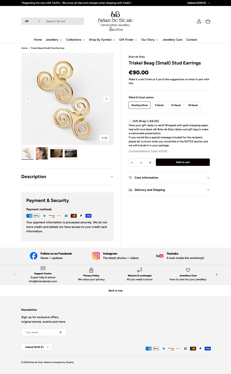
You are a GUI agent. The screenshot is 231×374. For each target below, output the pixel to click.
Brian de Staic (137, 56)
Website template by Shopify (59, 362)
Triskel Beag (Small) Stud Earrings (47, 48)
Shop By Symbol (100, 39)
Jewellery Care (172, 39)
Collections (73, 39)
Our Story (148, 39)
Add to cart (183, 162)
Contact (191, 39)
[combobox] (52, 21)
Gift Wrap (146, 121)
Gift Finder (126, 39)
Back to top (116, 290)
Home (38, 39)
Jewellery (52, 39)
